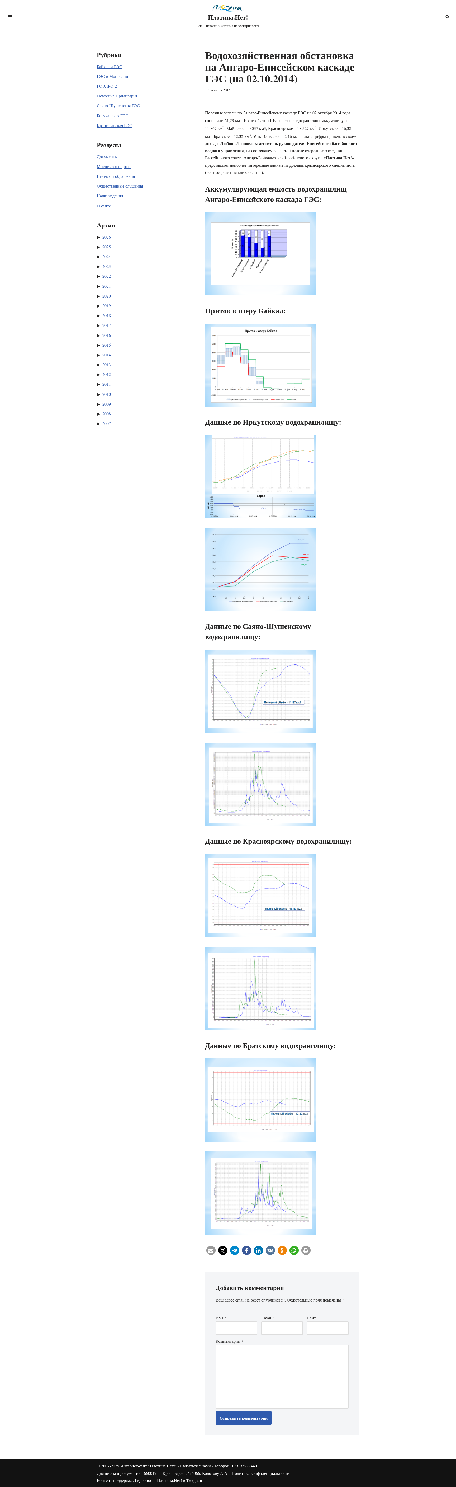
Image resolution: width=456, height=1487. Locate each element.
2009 (106, 404)
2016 (106, 335)
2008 (106, 413)
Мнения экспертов (114, 166)
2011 (106, 384)
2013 (106, 364)
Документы (107, 156)
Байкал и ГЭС (109, 66)
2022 (106, 276)
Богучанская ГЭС (113, 115)
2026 (106, 237)
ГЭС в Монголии (112, 76)
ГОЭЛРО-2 (107, 86)
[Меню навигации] (10, 16)
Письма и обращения (116, 176)
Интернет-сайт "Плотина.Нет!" (148, 1466)
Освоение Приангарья (117, 96)
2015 (106, 345)
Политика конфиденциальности (260, 1473)
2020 (106, 296)
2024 (106, 256)
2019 (106, 305)
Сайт (311, 1318)
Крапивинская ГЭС (114, 125)
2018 (106, 315)
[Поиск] (447, 17)
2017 (106, 325)
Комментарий (230, 1341)
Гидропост (144, 1480)
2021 (106, 286)
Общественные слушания (120, 186)
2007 (106, 423)
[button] (211, 1250)
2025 (106, 246)
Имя (221, 1318)
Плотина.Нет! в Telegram (179, 1480)
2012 (106, 374)
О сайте (104, 205)
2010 (106, 394)
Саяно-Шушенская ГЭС (118, 105)
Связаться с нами (195, 1466)
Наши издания (110, 195)
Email (267, 1318)
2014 (106, 354)
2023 (106, 266)
